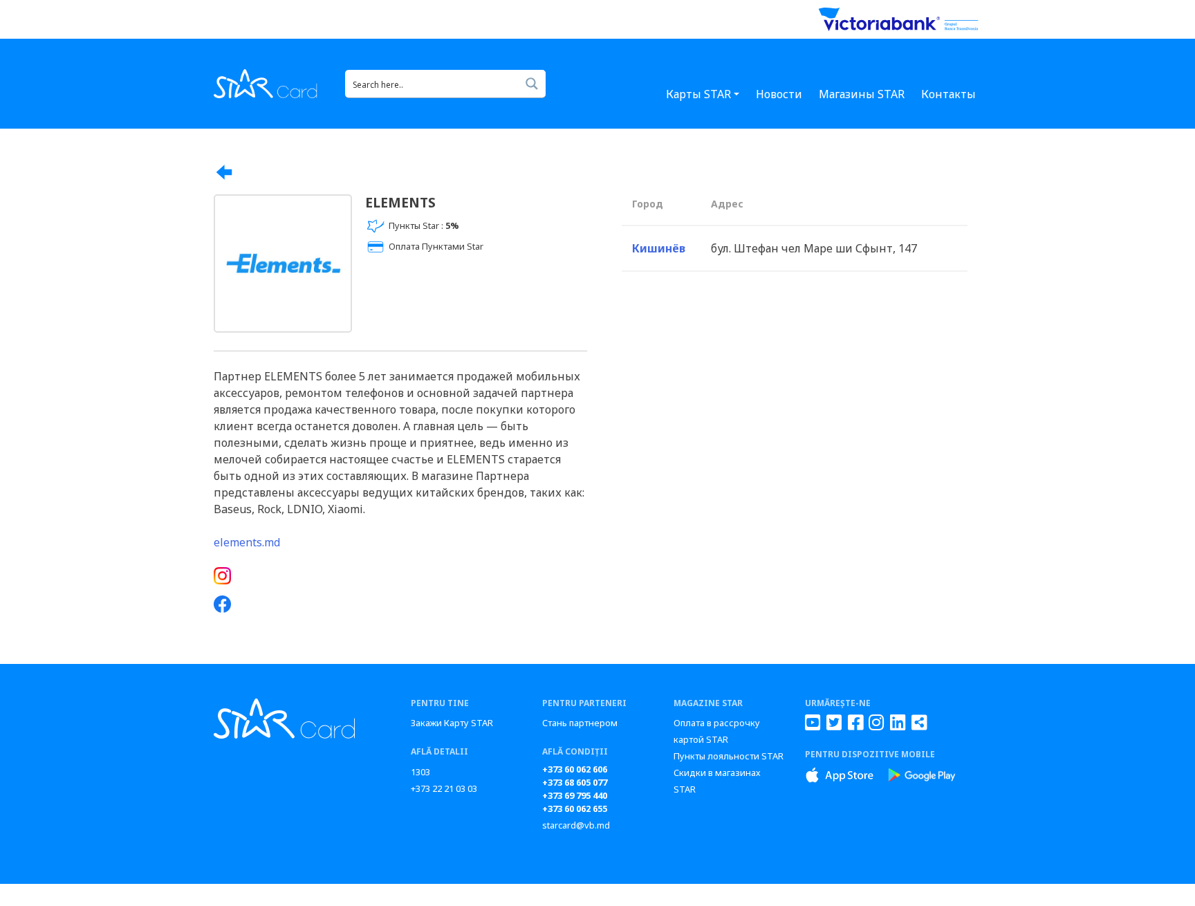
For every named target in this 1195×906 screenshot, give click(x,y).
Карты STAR (698, 94)
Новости (779, 94)
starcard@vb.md (576, 825)
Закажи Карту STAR (452, 723)
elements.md (247, 542)
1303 (420, 772)
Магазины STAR (862, 94)
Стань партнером (580, 723)
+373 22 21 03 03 (444, 788)
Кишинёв (658, 248)
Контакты (948, 94)
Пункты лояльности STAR (729, 756)
